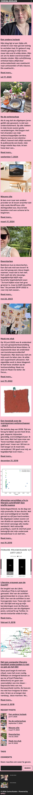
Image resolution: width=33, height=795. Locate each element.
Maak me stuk (7, 338)
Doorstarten (7, 261)
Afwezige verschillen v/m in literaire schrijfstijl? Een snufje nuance (14, 502)
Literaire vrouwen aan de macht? (13, 583)
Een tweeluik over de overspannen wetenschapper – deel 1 (15, 423)
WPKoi (3, 794)
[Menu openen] (31, 1)
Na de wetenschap (10, 117)
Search (27, 768)
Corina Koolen (9, 1)
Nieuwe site (6, 196)
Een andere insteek (10, 39)
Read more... (6, 72)
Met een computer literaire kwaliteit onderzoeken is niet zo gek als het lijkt (15, 664)
